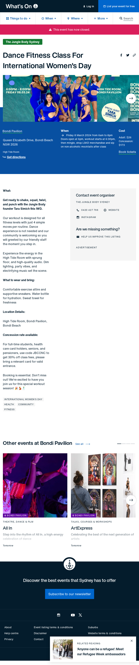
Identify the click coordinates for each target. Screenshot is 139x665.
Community (26, 404)
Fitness (9, 409)
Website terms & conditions (104, 633)
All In (7, 528)
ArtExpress (81, 528)
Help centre (11, 633)
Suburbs (93, 627)
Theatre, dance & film (18, 521)
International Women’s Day (23, 399)
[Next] (131, 98)
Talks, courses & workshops (91, 521)
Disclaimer (40, 633)
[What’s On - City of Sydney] (22, 6)
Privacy (8, 639)
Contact (38, 639)
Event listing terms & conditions (53, 627)
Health (9, 404)
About (8, 627)
